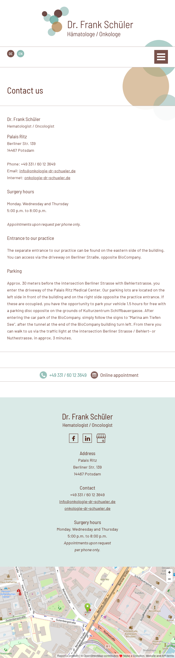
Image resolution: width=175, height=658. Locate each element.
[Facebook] (73, 441)
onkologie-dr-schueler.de (47, 177)
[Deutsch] (10, 55)
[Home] (87, 35)
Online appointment (119, 375)
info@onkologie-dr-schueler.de (47, 170)
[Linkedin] (87, 441)
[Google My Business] (101, 441)
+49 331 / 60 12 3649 (68, 375)
